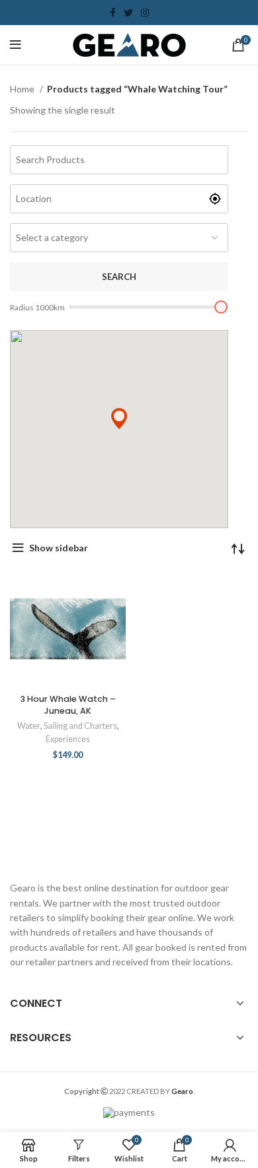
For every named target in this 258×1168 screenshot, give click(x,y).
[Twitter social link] (128, 12)
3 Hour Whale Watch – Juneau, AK (68, 704)
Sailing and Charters (80, 726)
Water (28, 726)
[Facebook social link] (113, 12)
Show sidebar (58, 547)
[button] (119, 418)
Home (23, 88)
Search (119, 276)
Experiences (68, 739)
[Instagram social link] (145, 12)
